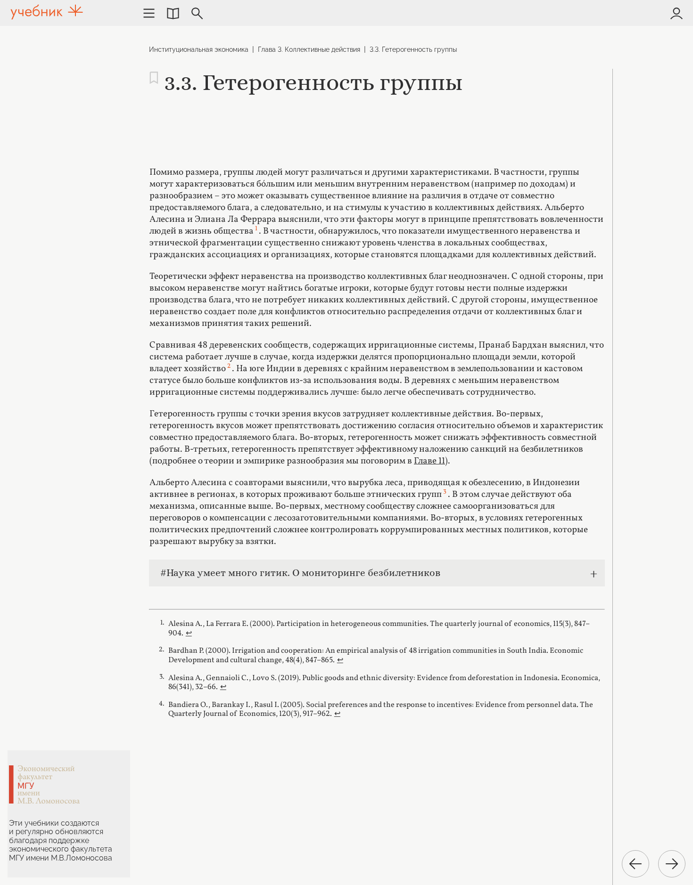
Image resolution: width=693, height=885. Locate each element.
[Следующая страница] (671, 863)
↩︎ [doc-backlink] (189, 633)
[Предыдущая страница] (635, 863)
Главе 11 (429, 461)
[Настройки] (149, 13)
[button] (173, 13)
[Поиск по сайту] (197, 13)
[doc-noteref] (256, 231)
